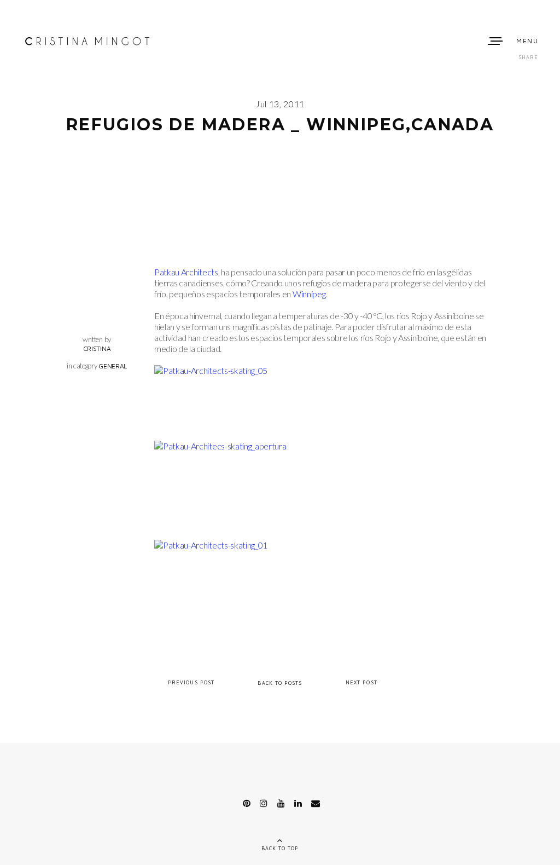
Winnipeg (309, 294)
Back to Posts (280, 682)
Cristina (96, 348)
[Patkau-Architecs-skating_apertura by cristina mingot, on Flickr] (220, 446)
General (112, 366)
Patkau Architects (186, 272)
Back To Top (280, 848)
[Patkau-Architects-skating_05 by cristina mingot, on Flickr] (210, 370)
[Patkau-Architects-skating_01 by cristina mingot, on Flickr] (210, 545)
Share (528, 57)
